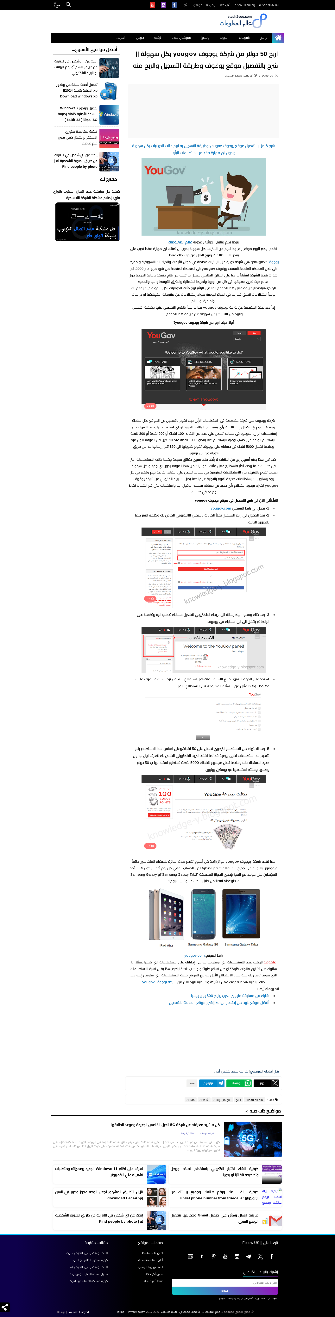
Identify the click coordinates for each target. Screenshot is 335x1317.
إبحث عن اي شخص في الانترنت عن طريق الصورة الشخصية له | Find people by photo (76, 161)
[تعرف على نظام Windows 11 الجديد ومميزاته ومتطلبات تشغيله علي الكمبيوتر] (156, 1174)
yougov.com (221, 508)
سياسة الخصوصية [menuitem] (269, 4)
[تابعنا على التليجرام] (248, 1256)
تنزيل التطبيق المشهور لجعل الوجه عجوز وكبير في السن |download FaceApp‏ (99, 1195)
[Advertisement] (203, 111)
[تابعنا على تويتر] (260, 1256)
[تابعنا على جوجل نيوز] (190, 1256)
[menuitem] (185, 5)
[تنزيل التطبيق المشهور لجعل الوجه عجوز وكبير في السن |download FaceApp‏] (156, 1197)
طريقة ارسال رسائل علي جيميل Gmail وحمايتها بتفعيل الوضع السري (214, 1218)
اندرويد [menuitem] (224, 38)
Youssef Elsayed (79, 1312)
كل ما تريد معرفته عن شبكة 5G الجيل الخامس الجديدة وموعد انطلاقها (165, 1125)
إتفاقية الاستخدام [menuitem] (245, 4)
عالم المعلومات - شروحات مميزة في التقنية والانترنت (190, 1311)
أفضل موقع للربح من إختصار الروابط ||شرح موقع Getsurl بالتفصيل (219, 1003)
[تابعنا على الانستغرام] (237, 1256)
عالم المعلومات (180, 242)
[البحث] (68, 5)
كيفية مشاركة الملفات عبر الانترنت (89, 1281)
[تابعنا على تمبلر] (202, 1256)
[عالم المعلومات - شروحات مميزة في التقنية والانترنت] (243, 28)
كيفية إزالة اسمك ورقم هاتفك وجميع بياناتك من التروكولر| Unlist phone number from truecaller (214, 1195)
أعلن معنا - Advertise (150, 1260)
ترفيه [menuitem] (157, 38)
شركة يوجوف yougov (159, 982)
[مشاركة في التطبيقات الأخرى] (191, 1083)
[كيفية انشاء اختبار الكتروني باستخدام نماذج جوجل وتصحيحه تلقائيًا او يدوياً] (272, 1174)
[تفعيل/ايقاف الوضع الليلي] (56, 4)
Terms (120, 1311)
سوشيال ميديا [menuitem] (181, 38)
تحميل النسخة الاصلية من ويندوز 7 (89, 1274)
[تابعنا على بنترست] (213, 1256)
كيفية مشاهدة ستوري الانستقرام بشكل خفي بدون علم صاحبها (78, 137)
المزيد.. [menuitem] (121, 38)
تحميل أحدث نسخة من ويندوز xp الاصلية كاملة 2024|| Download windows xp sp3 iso (77, 93)
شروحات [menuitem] (244, 38)
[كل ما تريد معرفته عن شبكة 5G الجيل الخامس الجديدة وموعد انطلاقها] (253, 1139)
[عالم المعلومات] (279, 38)
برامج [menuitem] (263, 38)
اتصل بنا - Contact (152, 1253)
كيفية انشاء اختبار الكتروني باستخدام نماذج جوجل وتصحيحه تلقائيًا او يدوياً (214, 1172)
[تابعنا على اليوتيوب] (225, 1256)
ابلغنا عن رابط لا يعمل (150, 1267)
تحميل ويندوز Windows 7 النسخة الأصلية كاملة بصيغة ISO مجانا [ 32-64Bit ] (78, 114)
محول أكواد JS (154, 1274)
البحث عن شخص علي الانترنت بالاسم (88, 1267)
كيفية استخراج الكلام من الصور (90, 1260)
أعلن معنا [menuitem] (224, 4)
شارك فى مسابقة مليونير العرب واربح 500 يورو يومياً (230, 996)
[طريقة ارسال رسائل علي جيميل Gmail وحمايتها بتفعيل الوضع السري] (272, 1221)
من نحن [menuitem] (197, 4)
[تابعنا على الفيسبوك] (272, 1256)
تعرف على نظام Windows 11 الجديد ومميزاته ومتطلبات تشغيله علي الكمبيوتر (99, 1172)
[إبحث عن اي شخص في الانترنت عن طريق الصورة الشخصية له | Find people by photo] (156, 1221)
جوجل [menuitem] (140, 38)
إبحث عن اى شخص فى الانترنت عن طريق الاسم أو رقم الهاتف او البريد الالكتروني (76, 67)
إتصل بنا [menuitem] (210, 4)
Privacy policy (136, 1311)
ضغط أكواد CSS (153, 1281)
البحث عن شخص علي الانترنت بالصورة (87, 1253)
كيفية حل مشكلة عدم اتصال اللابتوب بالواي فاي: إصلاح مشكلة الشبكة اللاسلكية (86, 194)
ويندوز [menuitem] (205, 38)
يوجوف (273, 262)
